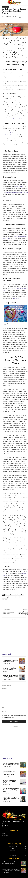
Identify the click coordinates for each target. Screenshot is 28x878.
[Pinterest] (15, 21)
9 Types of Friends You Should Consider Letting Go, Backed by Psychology (10, 676)
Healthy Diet (20, 594)
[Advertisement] (14, 634)
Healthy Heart (12, 597)
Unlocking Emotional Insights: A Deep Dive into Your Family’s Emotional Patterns (23, 612)
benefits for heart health (16, 119)
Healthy (15, 594)
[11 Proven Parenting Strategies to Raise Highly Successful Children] (22, 669)
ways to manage (19, 186)
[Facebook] (8, 21)
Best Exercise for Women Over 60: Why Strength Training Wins (11, 790)
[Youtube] (11, 826)
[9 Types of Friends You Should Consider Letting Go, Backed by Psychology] (22, 677)
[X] (11, 21)
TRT (4, 16)
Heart (17, 597)
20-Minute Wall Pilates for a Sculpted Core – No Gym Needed (10, 781)
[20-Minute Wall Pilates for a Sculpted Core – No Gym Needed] (23, 782)
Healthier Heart (9, 594)
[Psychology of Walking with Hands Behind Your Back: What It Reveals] (23, 799)
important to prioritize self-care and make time (16, 192)
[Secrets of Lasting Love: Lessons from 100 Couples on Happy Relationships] (22, 661)
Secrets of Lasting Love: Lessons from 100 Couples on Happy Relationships (10, 660)
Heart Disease (23, 597)
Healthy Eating (5, 597)
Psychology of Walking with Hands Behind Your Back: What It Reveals (11, 798)
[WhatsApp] (18, 21)
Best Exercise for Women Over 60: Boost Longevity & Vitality (11, 764)
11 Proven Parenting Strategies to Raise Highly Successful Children (9, 668)
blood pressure (22, 101)
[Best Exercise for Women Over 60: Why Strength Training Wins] (23, 791)
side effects (16, 298)
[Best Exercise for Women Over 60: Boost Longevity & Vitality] (23, 765)
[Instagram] (5, 826)
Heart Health (4, 599)
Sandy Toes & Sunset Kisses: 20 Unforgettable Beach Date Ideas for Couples (8, 612)
